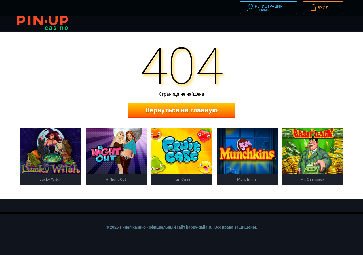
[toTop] (318, 233)
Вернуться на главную (181, 110)
